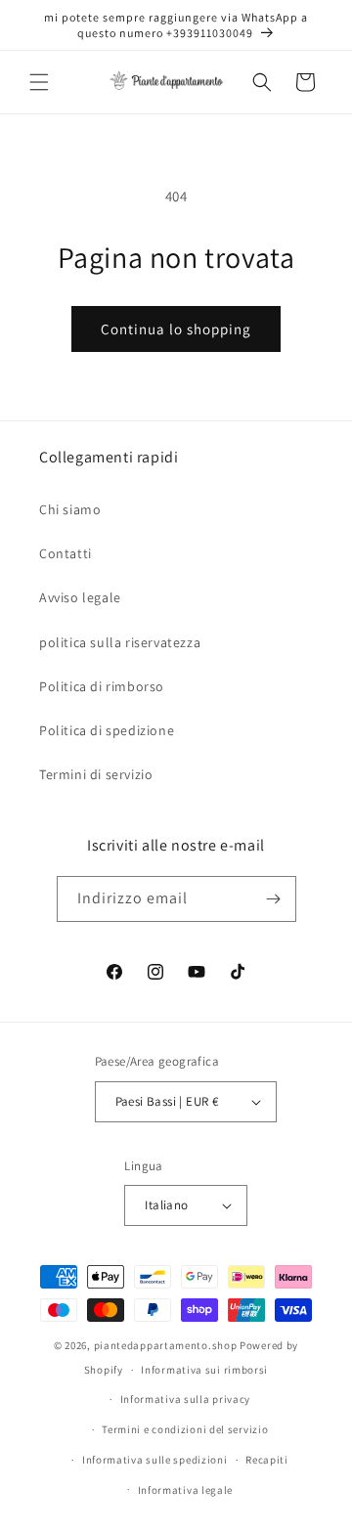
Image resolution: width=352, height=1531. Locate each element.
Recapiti (266, 1459)
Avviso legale (80, 597)
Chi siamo (70, 509)
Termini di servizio (96, 774)
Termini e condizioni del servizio (185, 1429)
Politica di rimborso (101, 686)
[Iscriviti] (273, 899)
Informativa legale (186, 1490)
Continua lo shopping (176, 329)
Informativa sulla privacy (185, 1399)
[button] (39, 82)
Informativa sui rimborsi (204, 1370)
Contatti (65, 553)
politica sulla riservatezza (119, 642)
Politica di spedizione (106, 730)
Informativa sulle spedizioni (155, 1459)
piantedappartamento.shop (166, 1345)
